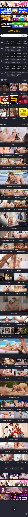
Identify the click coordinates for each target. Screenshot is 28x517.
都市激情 (7, 66)
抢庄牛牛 (25, 44)
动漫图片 (25, 60)
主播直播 (19, 50)
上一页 (11, 468)
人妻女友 (19, 66)
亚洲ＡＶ (7, 47)
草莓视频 (19, 72)
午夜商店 (13, 72)
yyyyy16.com (14, 31)
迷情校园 (7, 68)
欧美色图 (19, 60)
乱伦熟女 (19, 56)
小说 (2, 67)
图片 (2, 61)
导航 (2, 73)
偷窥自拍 (7, 60)
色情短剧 (19, 75)
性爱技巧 (25, 68)
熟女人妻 (7, 50)
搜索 (24, 35)
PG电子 (7, 41)
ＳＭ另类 (25, 50)
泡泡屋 (13, 75)
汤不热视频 (25, 72)
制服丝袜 (7, 56)
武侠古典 (25, 66)
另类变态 (25, 56)
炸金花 (13, 44)
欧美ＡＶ (19, 47)
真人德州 (13, 41)
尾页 (22, 468)
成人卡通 (19, 53)
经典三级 (13, 56)
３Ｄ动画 (25, 47)
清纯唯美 (13, 62)
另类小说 (13, 68)
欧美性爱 (25, 53)
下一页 (17, 468)
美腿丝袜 (7, 62)
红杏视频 (7, 75)
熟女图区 (19, 62)
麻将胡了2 (6, 44)
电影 (2, 55)
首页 (6, 468)
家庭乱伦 (13, 66)
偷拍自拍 (13, 53)
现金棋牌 (19, 44)
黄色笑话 (19, 68)
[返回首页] (26, 513)
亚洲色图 (13, 60)
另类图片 (25, 62)
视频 (2, 48)
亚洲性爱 (7, 53)
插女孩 (7, 72)
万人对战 (19, 41)
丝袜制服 (13, 50)
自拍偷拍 (13, 47)
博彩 (2, 42)
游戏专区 (25, 41)
